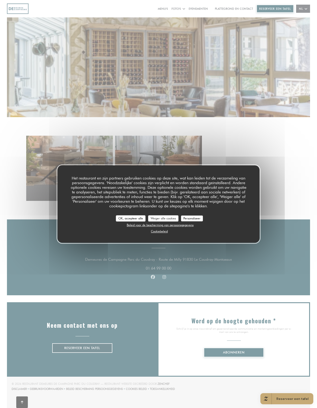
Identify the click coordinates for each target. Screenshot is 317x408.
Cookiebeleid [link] (159, 231)
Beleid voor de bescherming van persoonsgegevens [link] (160, 225)
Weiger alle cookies (163, 218)
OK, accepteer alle (130, 218)
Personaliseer (192, 218)
